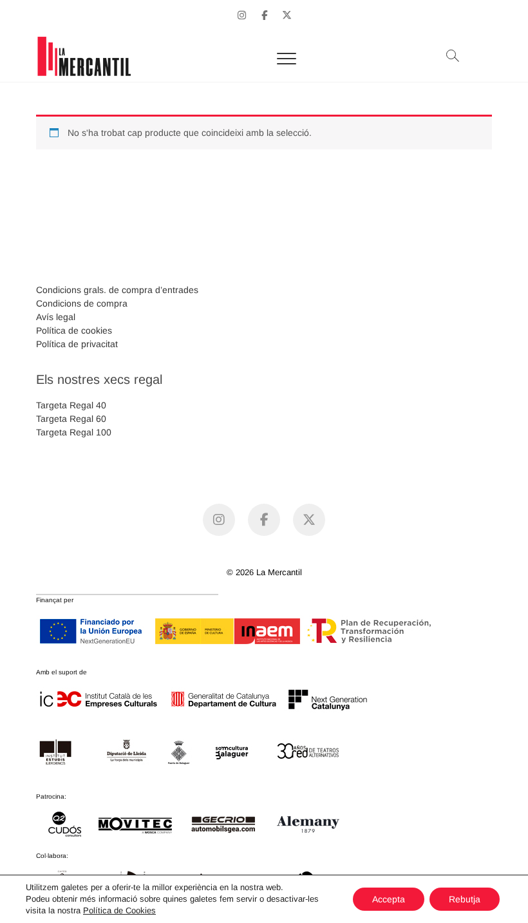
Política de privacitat (77, 344)
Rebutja (464, 899)
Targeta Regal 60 (71, 419)
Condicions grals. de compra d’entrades (117, 290)
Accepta (388, 899)
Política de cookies (74, 330)
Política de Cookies (119, 910)
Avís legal (55, 317)
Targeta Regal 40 (71, 405)
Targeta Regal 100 (73, 432)
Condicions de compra (81, 303)
